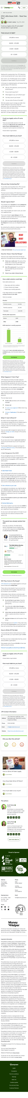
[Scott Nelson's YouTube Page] (19, 817)
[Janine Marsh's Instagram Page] (13, 834)
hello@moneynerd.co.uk (21, 897)
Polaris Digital (16, 1052)
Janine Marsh (10, 822)
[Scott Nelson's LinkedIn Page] (16, 817)
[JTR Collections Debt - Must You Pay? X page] (1, 910)
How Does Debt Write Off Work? (13, 781)
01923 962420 (18, 887)
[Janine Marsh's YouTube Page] (19, 834)
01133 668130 (18, 891)
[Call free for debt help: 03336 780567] (19, 7)
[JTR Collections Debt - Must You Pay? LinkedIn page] (5, 910)
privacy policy (18, 1057)
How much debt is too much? (12, 790)
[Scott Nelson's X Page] (10, 817)
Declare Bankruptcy (7, 503)
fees (17, 68)
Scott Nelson (9, 774)
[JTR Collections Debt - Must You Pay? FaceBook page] (5, 907)
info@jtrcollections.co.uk (14, 727)
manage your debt (9, 431)
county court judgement (12, 408)
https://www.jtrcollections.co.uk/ (16, 731)
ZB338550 (5, 946)
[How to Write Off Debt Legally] (14, 763)
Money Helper (16, 930)
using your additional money (8, 447)
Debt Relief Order (7, 470)
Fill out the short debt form (19, 250)
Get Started (14, 357)
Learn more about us (14, 839)
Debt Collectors (7, 12)
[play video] (14, 239)
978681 (4, 1045)
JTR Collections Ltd (6, 583)
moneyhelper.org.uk (7, 178)
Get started (14, 572)
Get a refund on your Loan (9, 485)
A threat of (11, 412)
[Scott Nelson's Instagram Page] (13, 817)
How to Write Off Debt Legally (12, 771)
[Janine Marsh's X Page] (10, 834)
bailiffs (15, 622)
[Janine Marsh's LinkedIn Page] (16, 834)
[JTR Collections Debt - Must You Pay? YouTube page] (1, 907)
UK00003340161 (20, 946)
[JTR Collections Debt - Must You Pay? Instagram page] (8, 907)
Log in (24, 7)
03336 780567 (18, 883)
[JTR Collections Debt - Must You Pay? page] (8, 910)
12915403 (14, 943)
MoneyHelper (21, 65)
